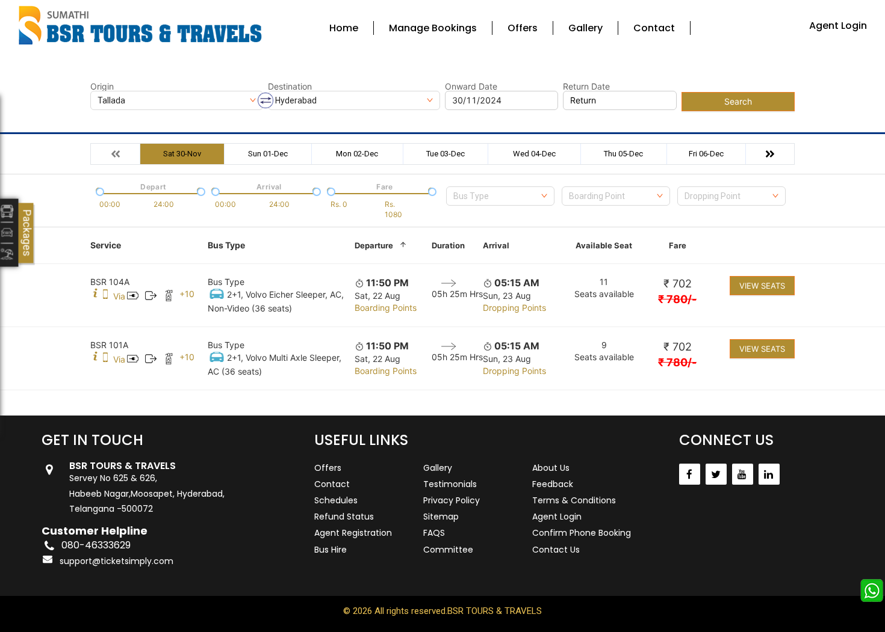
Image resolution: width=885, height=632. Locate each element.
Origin (102, 86)
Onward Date (471, 86)
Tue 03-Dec (445, 153)
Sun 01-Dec (268, 153)
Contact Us (556, 550)
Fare (677, 245)
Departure (374, 245)
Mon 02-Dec (357, 153)
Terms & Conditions (574, 500)
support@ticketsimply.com (116, 561)
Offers (523, 27)
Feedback (552, 484)
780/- (677, 299)
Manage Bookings (433, 27)
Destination (290, 86)
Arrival (496, 245)
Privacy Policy (451, 500)
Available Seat (604, 245)
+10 (186, 294)
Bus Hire (330, 550)
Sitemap (441, 517)
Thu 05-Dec (623, 153)
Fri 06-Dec (706, 153)
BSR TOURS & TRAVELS (494, 611)
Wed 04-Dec (534, 153)
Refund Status (344, 517)
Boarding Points (386, 307)
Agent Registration (353, 533)
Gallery (585, 27)
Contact (654, 27)
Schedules (336, 500)
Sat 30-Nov (182, 153)
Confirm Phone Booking (581, 533)
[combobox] (500, 196)
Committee (448, 550)
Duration (448, 245)
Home (343, 27)
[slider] (99, 191)
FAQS (434, 533)
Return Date (586, 86)
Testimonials (450, 484)
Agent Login (838, 25)
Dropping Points (514, 307)
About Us (551, 468)
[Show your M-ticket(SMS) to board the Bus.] (105, 296)
